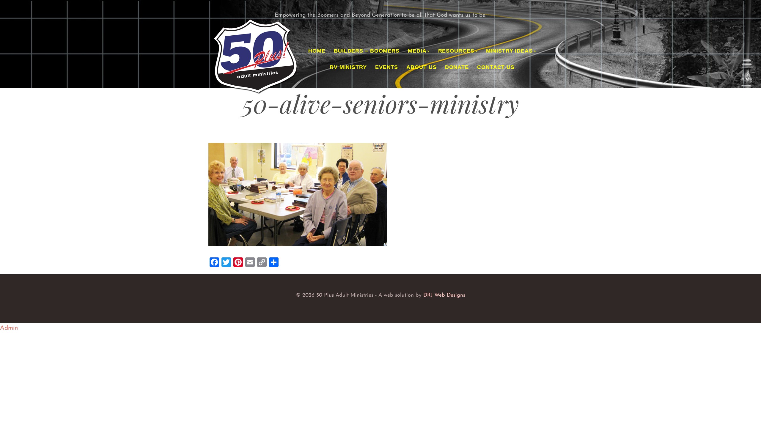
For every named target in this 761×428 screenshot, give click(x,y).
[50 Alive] (255, 92)
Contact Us (496, 67)
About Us (421, 67)
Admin (9, 328)
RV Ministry (348, 67)
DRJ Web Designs (444, 295)
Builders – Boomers (367, 51)
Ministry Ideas (509, 51)
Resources (456, 51)
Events (386, 67)
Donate (457, 67)
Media (417, 51)
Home (317, 51)
